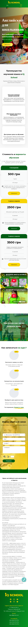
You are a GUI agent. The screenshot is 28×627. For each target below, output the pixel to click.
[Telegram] (10, 602)
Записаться (14, 193)
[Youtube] (17, 599)
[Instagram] (14, 599)
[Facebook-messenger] (17, 602)
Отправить (9, 460)
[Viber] (14, 602)
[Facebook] (10, 599)
